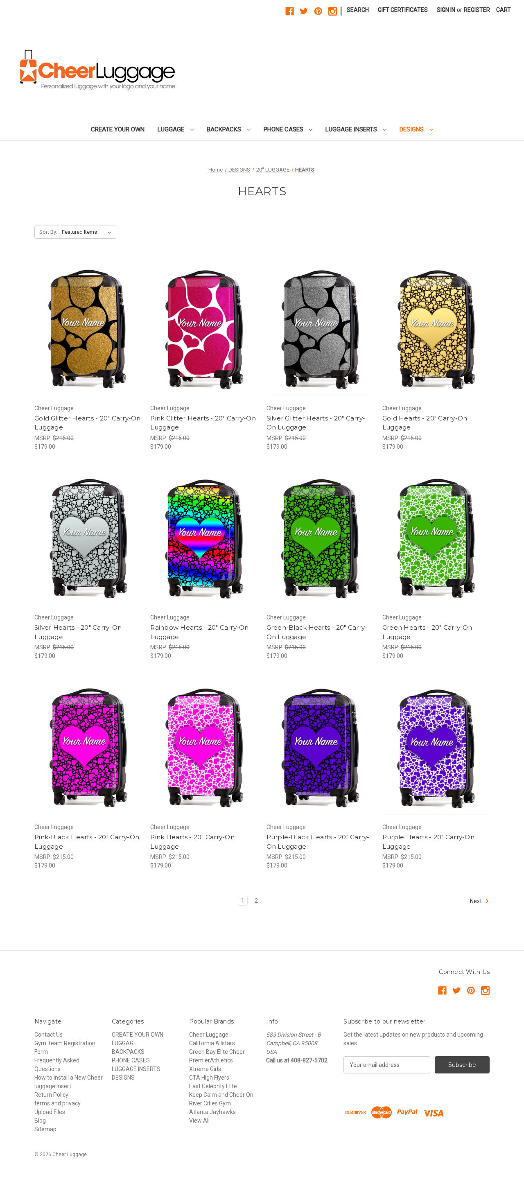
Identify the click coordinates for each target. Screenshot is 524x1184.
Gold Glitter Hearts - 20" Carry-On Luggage (87, 423)
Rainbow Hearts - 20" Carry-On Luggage (199, 632)
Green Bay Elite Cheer (217, 1051)
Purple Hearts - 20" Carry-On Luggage (428, 841)
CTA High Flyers (209, 1077)
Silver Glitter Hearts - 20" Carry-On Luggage (316, 423)
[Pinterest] (318, 11)
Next (476, 901)
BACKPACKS (225, 129)
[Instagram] (332, 11)
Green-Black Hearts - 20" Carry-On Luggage (317, 632)
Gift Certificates (403, 10)
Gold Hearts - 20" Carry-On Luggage (425, 423)
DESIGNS (412, 129)
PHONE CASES (284, 129)
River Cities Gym (210, 1103)
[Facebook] (289, 11)
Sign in (446, 10)
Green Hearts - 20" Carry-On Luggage (427, 632)
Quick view (81, 322)
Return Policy (51, 1094)
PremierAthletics (211, 1060)
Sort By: (48, 232)
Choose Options (88, 336)
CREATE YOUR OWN (118, 129)
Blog (40, 1120)
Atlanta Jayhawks (212, 1112)
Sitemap (45, 1129)
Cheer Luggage (208, 1034)
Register (477, 10)
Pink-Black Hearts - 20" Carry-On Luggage (86, 841)
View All (199, 1120)
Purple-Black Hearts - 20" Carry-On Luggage (318, 841)
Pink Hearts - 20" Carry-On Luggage (192, 841)
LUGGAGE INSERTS (352, 129)
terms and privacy (57, 1103)
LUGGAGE (172, 129)
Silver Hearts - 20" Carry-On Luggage (78, 632)
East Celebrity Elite (213, 1086)
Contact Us (48, 1034)
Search (358, 10)
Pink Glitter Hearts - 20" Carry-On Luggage (203, 423)
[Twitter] (304, 11)
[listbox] (88, 232)
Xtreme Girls (205, 1069)
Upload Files (49, 1112)
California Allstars (212, 1043)
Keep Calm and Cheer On (221, 1094)
